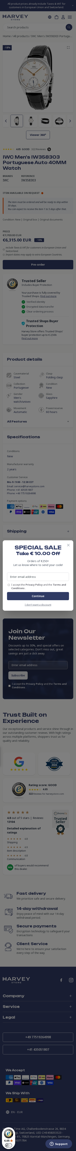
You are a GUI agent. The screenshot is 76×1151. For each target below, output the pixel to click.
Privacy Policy (34, 584)
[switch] (8, 1145)
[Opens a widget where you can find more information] (58, 1144)
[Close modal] (68, 545)
